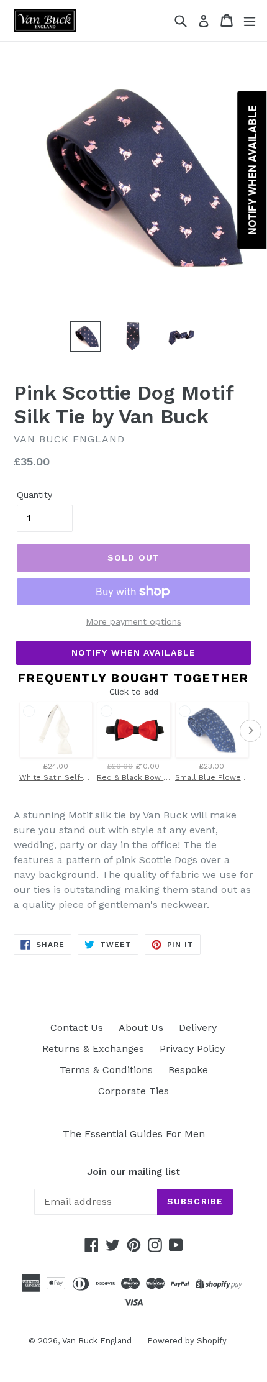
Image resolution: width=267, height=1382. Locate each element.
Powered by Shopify (187, 1340)
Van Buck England (97, 1340)
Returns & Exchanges (93, 1049)
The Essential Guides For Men (134, 1134)
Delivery (198, 1027)
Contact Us (76, 1027)
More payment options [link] (133, 621)
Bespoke (188, 1070)
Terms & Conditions (106, 1070)
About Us (141, 1027)
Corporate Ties (133, 1091)
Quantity (34, 495)
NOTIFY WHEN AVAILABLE (133, 652)
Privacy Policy (192, 1049)
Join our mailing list (133, 1172)
